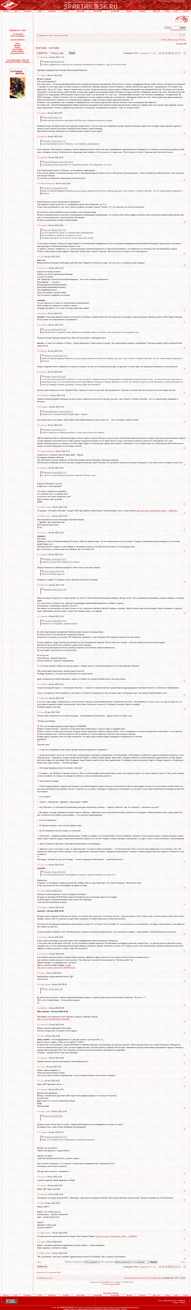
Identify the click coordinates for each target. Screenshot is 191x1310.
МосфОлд (44, 57)
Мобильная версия (180, 34)
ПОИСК (18, 47)
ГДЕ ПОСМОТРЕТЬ (17, 40)
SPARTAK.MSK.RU (67, 1307)
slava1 (43, 891)
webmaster (181, 1300)
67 (166, 53)
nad (42, 257)
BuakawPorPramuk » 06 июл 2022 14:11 (58, 411)
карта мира (80, 11)
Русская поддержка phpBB (111, 1284)
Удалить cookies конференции (150, 1278)
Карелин (44, 1194)
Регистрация (174, 40)
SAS (42, 1203)
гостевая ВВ (115, 11)
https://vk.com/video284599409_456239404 (53, 1019)
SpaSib (43, 75)
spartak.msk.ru (126, 1307)
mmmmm (44, 468)
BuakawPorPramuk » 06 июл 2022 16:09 (58, 162)
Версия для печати (183, 34)
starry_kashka (45, 984)
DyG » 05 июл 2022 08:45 (53, 1116)
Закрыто (38, 52)
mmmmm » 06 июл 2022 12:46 (55, 589)
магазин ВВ (97, 11)
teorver (43, 1177)
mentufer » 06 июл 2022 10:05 (55, 376)
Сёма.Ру (182, 1302)
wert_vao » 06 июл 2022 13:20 (55, 329)
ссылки (185, 11)
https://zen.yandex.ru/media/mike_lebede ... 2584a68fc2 (116, 1236)
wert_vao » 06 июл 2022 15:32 (55, 230)
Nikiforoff (44, 585)
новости (6, 11)
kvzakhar (44, 684)
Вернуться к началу (184, 72)
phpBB (106, 1282)
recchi (43, 1067)
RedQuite (44, 907)
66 (163, 53)
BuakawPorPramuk (47, 183)
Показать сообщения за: (74, 1262)
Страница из (145, 53)
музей (176, 11)
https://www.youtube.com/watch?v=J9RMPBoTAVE (56, 968)
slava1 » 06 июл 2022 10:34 (54, 571)
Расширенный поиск (178, 30)
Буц (42, 712)
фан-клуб (156, 11)
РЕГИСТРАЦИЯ (17, 51)
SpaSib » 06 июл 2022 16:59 (54, 62)
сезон (15, 11)
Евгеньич (44, 1058)
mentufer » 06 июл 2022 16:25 (55, 141)
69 (173, 53)
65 (160, 53)
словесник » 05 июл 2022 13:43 (55, 1137)
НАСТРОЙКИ (18, 49)
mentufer (44, 157)
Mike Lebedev (46, 507)
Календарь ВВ (181, 44)
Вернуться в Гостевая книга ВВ (48, 1272)
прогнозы (142, 11)
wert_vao (44, 268)
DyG (42, 1036)
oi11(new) (44, 954)
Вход (183, 40)
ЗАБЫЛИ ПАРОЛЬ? (17, 53)
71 (179, 53)
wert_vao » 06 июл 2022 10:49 (55, 621)
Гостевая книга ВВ (61, 35)
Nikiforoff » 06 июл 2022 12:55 (55, 472)
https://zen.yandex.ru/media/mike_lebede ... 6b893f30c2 (157, 511)
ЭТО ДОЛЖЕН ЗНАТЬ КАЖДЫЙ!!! (17, 35)
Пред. (39, 1262)
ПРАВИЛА (17, 46)
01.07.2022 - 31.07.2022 (47, 48)
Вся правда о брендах (110, 1293)
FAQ (165, 40)
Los (42, 1081)
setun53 (43, 1186)
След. (183, 1262)
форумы (129, 11)
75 (185, 53)
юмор (167, 11)
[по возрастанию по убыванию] (146, 1262)
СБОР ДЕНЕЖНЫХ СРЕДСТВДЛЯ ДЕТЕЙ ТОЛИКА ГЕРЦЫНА (17, 61)
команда (66, 11)
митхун (43, 113)
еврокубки (51, 11)
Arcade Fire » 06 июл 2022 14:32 (56, 188)
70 (176, 53)
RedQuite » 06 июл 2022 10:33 (55, 559)
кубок (40, 11)
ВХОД (17, 44)
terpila (43, 1242)
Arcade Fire (45, 395)
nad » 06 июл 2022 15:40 (53, 117)
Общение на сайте (46, 35)
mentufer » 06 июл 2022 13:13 (55, 430)
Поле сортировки (107, 1262)
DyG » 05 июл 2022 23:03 (53, 989)
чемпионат (27, 11)
